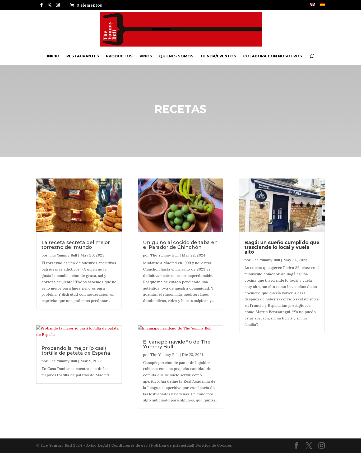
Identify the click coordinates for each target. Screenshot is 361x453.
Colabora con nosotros (272, 56)
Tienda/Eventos (218, 56)
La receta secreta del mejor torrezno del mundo (75, 245)
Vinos (146, 56)
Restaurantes (82, 56)
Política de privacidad (172, 445)
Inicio (53, 56)
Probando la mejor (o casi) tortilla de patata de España (75, 350)
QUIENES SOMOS (176, 56)
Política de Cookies (213, 445)
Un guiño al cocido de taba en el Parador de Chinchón (180, 245)
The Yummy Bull (63, 255)
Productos (119, 56)
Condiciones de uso (129, 445)
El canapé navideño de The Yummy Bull (177, 344)
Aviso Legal (97, 445)
